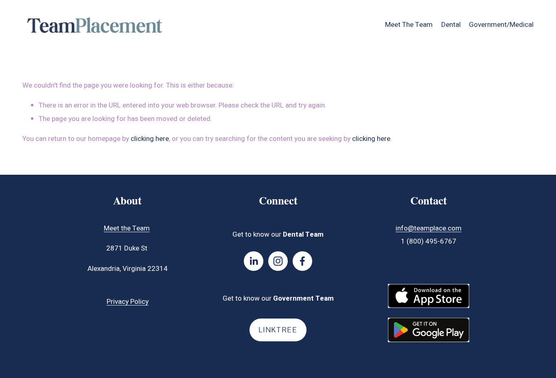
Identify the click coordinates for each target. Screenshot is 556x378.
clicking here (150, 139)
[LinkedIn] (253, 261)
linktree (278, 329)
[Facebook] (302, 261)
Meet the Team (127, 228)
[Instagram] (278, 261)
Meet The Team (409, 25)
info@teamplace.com (429, 228)
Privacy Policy (128, 302)
